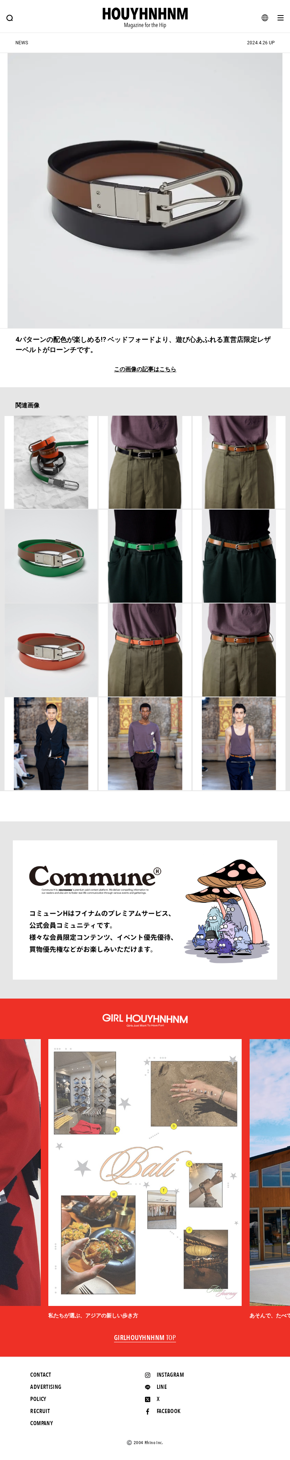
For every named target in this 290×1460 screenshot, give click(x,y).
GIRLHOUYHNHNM (145, 1338)
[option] (145, 1179)
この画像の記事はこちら (145, 369)
